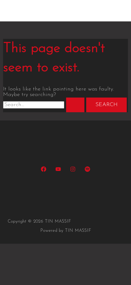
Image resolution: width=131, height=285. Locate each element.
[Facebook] (43, 170)
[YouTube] (58, 170)
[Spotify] (87, 170)
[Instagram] (73, 170)
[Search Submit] (75, 105)
